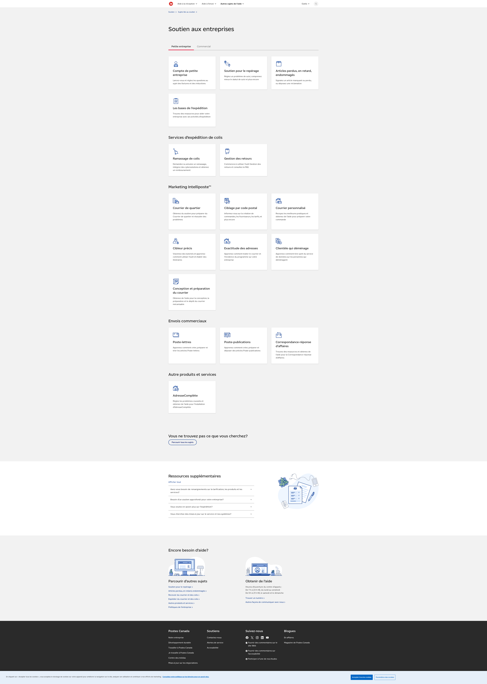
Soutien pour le (179, 587)
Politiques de (179, 607)
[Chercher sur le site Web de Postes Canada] (316, 4)
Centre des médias (177, 658)
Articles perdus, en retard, (186, 591)
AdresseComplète (177, 382)
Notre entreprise (176, 637)
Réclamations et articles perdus (285, 58)
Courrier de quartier (178, 195)
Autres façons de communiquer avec (265, 602)
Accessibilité (212, 647)
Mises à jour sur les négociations (183, 663)
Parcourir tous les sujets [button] (182, 442)
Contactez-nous (214, 637)
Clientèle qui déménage (282, 235)
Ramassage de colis (177, 145)
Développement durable (179, 642)
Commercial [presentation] (204, 46)
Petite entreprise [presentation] (181, 46)
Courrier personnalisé (281, 195)
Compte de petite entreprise (182, 58)
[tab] (181, 46)
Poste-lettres (174, 329)
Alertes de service (215, 642)
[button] (174, 482)
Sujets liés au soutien (186, 12)
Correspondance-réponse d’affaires (287, 329)
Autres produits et (180, 603)
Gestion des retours (229, 145)
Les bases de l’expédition (180, 95)
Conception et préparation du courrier (186, 275)
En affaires (289, 637)
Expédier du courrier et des (183, 599)
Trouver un (254, 598)
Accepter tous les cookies (361, 677)
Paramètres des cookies (385, 677)
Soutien (171, 12)
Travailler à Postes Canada (180, 647)
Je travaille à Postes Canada (181, 653)
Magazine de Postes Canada (297, 642)
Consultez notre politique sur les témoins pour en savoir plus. (186, 677)
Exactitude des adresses (231, 235)
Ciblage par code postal (231, 195)
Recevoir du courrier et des (183, 595)
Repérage (224, 58)
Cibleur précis (175, 235)
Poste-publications (228, 329)
